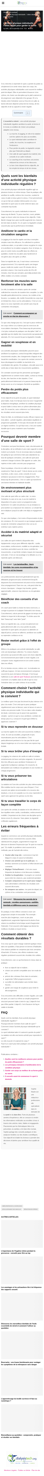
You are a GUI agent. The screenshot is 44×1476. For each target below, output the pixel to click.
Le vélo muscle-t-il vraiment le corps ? (15, 1041)
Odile (7, 28)
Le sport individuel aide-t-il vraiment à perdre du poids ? (21, 1032)
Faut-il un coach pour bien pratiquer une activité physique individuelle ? (22, 1045)
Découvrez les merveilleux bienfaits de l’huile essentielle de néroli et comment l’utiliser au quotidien (19, 1326)
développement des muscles (11, 1209)
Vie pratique (7, 20)
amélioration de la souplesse (12, 1206)
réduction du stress (30, 1209)
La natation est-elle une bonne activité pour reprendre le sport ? (21, 1036)
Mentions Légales (10, 1470)
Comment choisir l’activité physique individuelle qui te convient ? (20, 1028)
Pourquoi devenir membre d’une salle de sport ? (18, 1024)
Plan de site (36, 1470)
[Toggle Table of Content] (26, 113)
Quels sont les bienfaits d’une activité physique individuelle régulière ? (18, 1019)
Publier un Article (24, 1470)
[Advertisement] (22, 58)
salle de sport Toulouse (21, 677)
